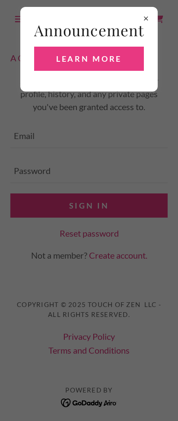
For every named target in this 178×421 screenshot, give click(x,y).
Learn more (89, 58)
